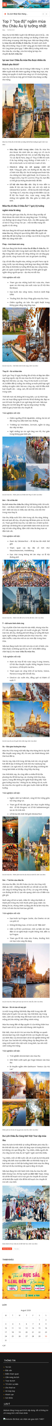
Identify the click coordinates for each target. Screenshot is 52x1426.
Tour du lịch (10, 1380)
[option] (27, 14)
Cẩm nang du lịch (12, 1377)
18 (13, 1332)
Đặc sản (8, 1370)
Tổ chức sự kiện (11, 1384)
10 (6, 1328)
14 (33, 1328)
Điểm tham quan (12, 1374)
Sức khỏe (9, 1398)
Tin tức (16, 1249)
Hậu (3, 30)
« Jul (3, 1345)
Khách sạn (9, 1394)
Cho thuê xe (10, 1387)
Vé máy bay (10, 1391)
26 (20, 1336)
